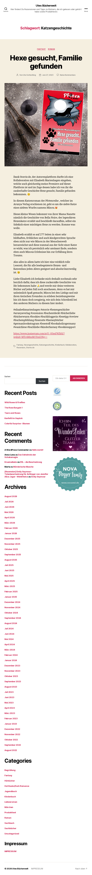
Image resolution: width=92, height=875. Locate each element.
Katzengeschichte (46, 345)
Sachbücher (10, 828)
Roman (51, 49)
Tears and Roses (12, 413)
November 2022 (12, 734)
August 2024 (10, 623)
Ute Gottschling (29, 75)
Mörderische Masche (23, 467)
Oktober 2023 (11, 676)
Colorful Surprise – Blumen (17, 423)
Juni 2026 (9, 507)
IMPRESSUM (10, 851)
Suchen (7, 376)
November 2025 (12, 544)
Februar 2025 (11, 591)
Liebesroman (10, 802)
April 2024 (9, 644)
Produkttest (10, 812)
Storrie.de (30, 347)
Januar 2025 (10, 597)
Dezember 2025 (12, 538)
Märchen (8, 807)
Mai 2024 (9, 639)
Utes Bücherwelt (46, 5)
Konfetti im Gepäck (13, 418)
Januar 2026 (10, 533)
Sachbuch (9, 823)
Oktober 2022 (11, 739)
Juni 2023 (9, 697)
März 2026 (9, 523)
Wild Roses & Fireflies (14, 402)
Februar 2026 (11, 528)
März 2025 (9, 586)
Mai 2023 (9, 702)
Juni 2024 (9, 634)
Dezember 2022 (12, 729)
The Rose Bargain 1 (13, 407)
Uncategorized (11, 833)
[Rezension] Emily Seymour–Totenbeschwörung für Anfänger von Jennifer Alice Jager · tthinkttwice (26, 474)
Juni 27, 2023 (47, 75)
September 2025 (12, 554)
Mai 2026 (9, 512)
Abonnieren (79, 378)
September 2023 (12, 681)
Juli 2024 (9, 628)
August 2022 (10, 750)
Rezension (21, 347)
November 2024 (12, 607)
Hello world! (37, 450)
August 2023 (10, 687)
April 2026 (9, 517)
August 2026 (10, 496)
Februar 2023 (11, 718)
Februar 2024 (11, 655)
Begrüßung (9, 770)
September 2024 (12, 618)
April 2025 (9, 581)
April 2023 (9, 708)
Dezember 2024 (12, 602)
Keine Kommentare (68, 75)
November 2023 (12, 671)
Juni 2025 (9, 570)
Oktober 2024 (11, 613)
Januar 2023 (10, 724)
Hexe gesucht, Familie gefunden (46, 61)
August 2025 (10, 560)
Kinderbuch (60, 345)
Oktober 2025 (11, 549)
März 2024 (9, 650)
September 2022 (12, 745)
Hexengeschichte (31, 345)
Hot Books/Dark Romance (16, 786)
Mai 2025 (9, 576)
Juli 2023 (9, 692)
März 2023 (9, 713)
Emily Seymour (38, 476)
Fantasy (41, 49)
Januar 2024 (10, 660)
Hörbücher (9, 781)
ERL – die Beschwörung (31, 462)
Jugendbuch (10, 791)
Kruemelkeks (10, 462)
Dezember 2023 (12, 665)
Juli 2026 (9, 501)
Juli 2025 (9, 565)
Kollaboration (71, 345)
